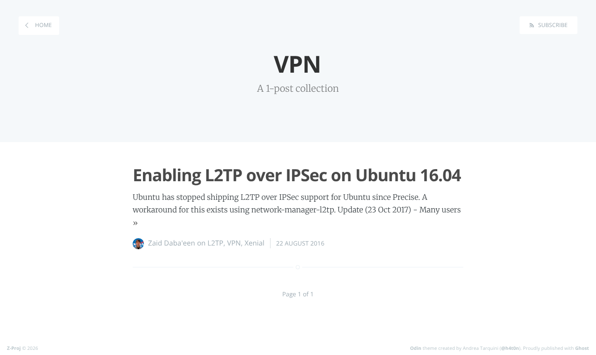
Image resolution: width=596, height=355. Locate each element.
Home (43, 25)
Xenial (254, 243)
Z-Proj (14, 348)
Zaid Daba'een (171, 243)
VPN (234, 243)
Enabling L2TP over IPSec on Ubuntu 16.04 (297, 175)
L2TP (216, 243)
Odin (415, 348)
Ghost (582, 348)
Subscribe (552, 25)
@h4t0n (510, 348)
